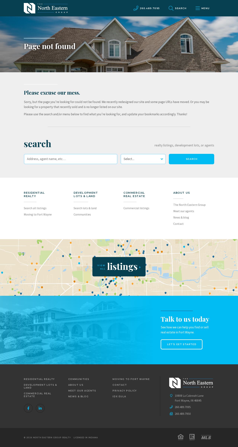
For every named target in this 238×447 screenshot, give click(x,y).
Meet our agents (183, 211)
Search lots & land (85, 208)
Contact (178, 224)
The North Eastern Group (189, 205)
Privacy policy (124, 390)
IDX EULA (119, 396)
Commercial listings (136, 208)
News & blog (181, 217)
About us (181, 192)
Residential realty (34, 194)
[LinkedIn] (40, 408)
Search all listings (35, 208)
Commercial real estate (37, 395)
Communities (82, 214)
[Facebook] (28, 408)
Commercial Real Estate (134, 194)
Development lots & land (86, 194)
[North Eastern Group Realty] (46, 8)
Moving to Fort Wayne (38, 214)
